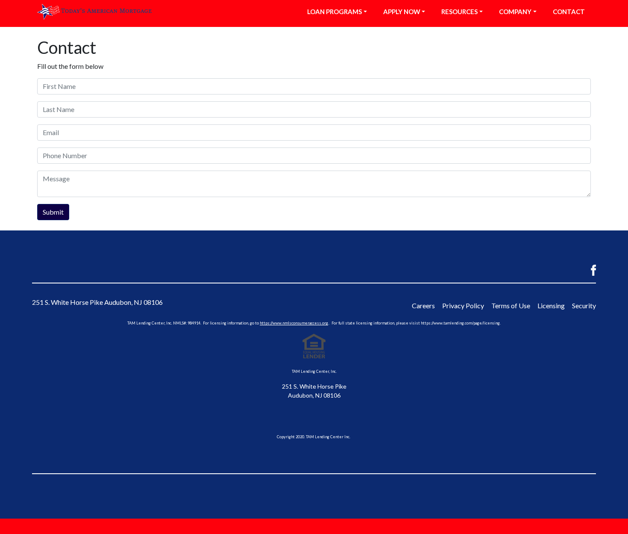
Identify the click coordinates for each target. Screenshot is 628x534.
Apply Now (401, 11)
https (265, 323)
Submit (53, 212)
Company (515, 11)
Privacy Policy (463, 305)
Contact (569, 11)
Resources (459, 11)
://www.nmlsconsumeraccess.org (299, 323)
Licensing (551, 305)
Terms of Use (510, 305)
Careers (423, 305)
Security (584, 305)
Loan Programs (334, 11)
